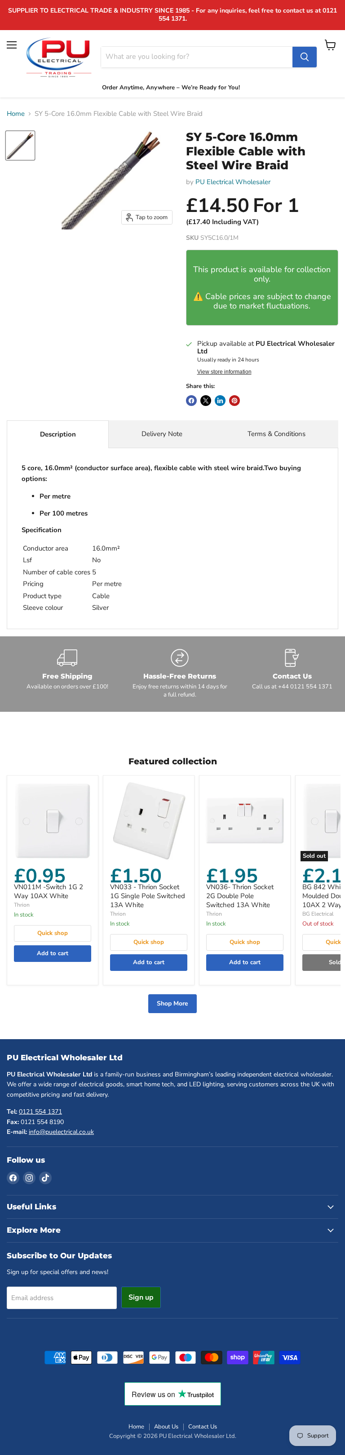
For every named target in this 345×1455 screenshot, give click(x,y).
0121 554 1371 (40, 1111)
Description (58, 434)
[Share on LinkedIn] (220, 400)
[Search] (304, 57)
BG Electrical (318, 913)
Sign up (141, 1297)
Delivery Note (162, 433)
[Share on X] (205, 400)
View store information (224, 372)
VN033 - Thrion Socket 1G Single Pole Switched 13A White (147, 895)
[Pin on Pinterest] (234, 400)
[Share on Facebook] (191, 400)
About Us (166, 1427)
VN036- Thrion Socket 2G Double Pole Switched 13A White (240, 895)
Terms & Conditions (276, 433)
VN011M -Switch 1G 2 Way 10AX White (48, 891)
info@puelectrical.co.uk (61, 1132)
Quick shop (52, 933)
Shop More (172, 1003)
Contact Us (202, 1427)
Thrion (22, 904)
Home (16, 114)
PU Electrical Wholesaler (232, 181)
